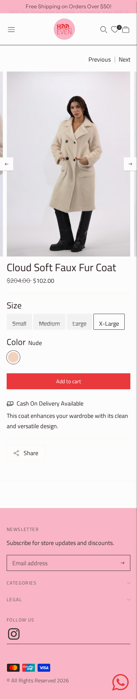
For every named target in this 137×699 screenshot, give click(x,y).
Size (14, 305)
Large (79, 323)
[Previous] (6, 164)
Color (16, 342)
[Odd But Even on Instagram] (14, 637)
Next (124, 59)
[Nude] (13, 357)
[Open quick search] (103, 29)
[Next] (130, 164)
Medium (49, 323)
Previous (99, 59)
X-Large (109, 323)
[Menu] (11, 29)
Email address (29, 556)
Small (19, 323)
